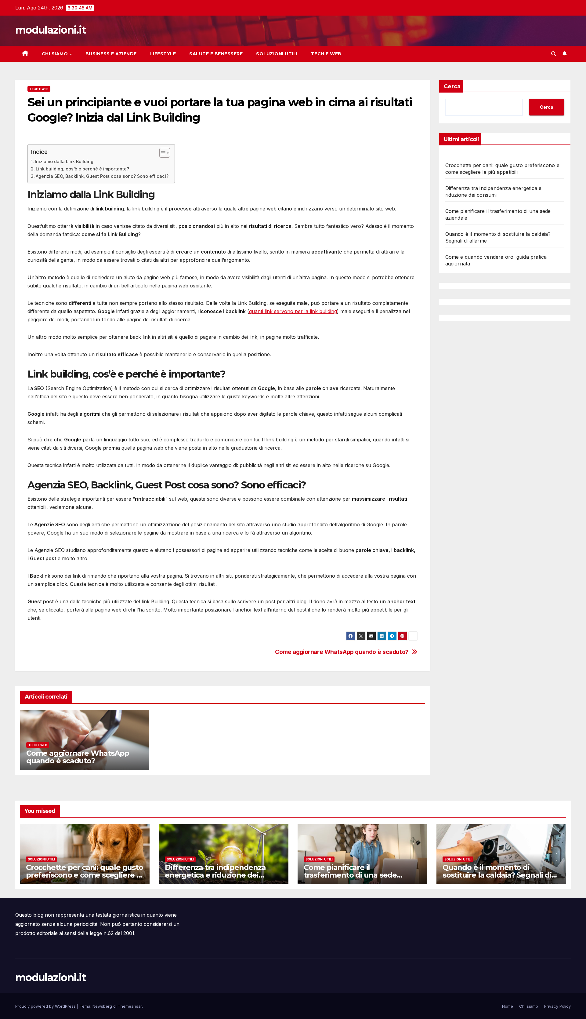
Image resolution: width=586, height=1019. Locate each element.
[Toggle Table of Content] (161, 153)
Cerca (452, 86)
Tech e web (326, 54)
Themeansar (130, 1006)
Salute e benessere (216, 54)
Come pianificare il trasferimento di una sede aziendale (350, 875)
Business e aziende (111, 54)
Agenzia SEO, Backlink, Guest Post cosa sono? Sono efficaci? (102, 176)
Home (507, 1006)
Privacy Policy (557, 1006)
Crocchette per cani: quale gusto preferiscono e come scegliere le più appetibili (84, 875)
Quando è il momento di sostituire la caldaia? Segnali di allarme (497, 875)
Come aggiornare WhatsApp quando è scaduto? (342, 652)
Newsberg (102, 1006)
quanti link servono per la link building (293, 311)
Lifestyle (163, 54)
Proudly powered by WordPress (46, 1006)
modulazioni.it (50, 30)
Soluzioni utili (277, 54)
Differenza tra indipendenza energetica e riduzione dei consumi (215, 875)
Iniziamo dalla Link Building (64, 161)
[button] (553, 54)
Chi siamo (55, 54)
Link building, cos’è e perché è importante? (82, 168)
